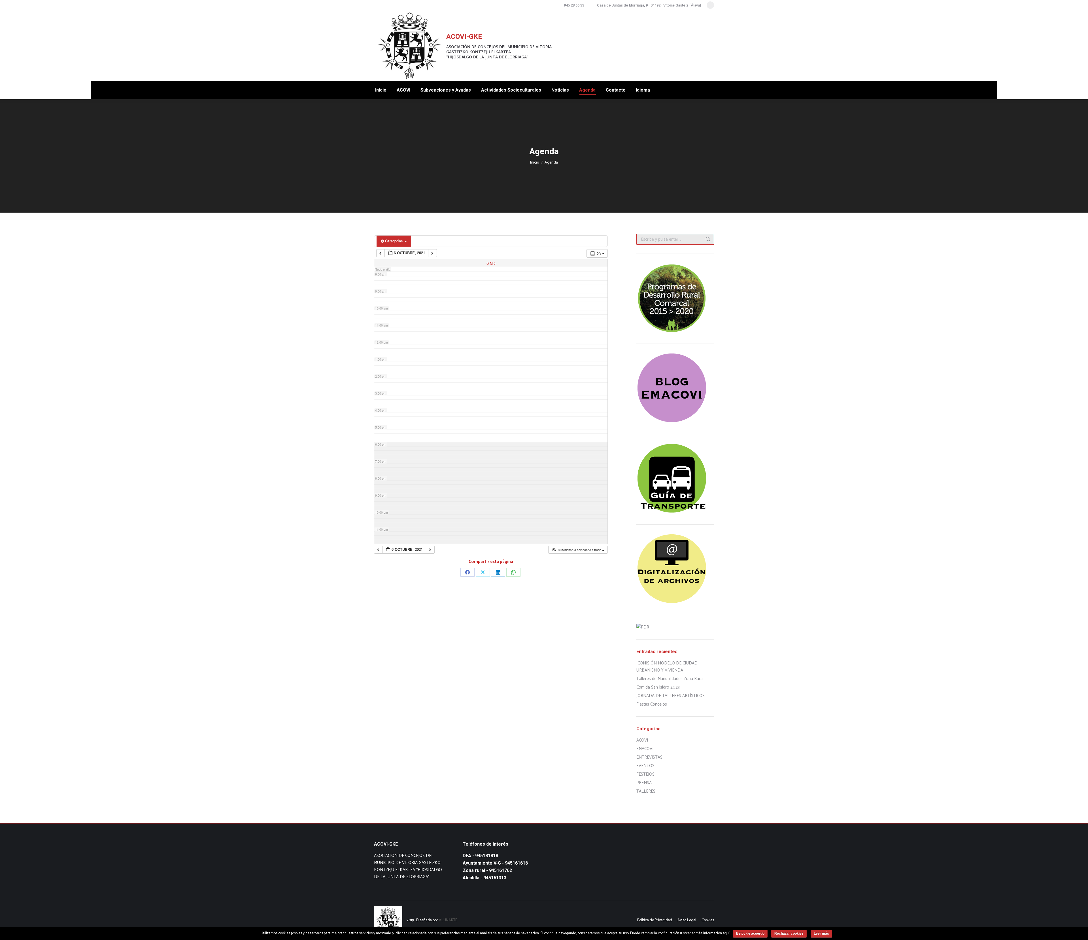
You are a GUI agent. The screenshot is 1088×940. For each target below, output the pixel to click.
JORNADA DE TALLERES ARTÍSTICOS (670, 695)
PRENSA (644, 782)
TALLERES (645, 791)
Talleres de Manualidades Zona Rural (670, 678)
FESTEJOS (645, 774)
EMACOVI (644, 748)
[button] (578, 550)
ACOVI (642, 740)
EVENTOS (645, 765)
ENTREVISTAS (649, 757)
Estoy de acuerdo (750, 933)
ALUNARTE (448, 920)
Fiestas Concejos (651, 704)
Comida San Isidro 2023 (658, 687)
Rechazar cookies (789, 933)
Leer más (821, 933)
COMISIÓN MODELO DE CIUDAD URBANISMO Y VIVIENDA (667, 667)
